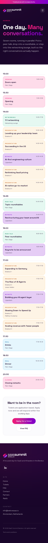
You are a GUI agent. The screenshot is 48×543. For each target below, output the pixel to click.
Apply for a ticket (24, 421)
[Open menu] (42, 10)
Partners (6, 495)
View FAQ (24, 428)
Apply (5, 498)
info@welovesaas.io (11, 511)
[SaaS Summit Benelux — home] (12, 10)
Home (5, 481)
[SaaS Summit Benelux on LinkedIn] (5, 467)
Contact (6, 491)
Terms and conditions (10, 532)
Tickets (6, 485)
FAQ (4, 488)
